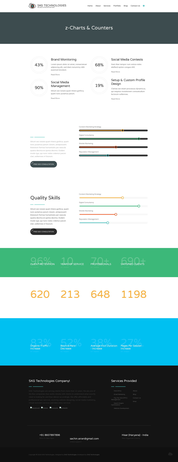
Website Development (121, 408)
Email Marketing (119, 394)
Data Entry (117, 391)
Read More (55, 75)
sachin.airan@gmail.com (84, 438)
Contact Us (135, 6)
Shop (126, 6)
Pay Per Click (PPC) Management (119, 399)
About (98, 6)
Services (107, 6)
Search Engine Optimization (117, 404)
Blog (134, 394)
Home (90, 6)
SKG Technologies (70, 455)
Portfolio (117, 6)
